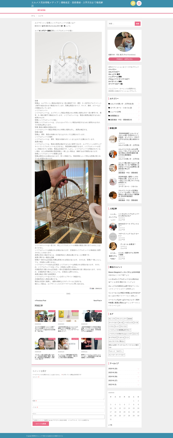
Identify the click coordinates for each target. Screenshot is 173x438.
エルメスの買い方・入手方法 (121, 104)
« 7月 (110, 425)
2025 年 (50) (112, 372)
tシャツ (117, 326)
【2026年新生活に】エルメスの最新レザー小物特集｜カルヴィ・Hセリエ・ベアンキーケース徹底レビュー (68, 329)
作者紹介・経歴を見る (125, 59)
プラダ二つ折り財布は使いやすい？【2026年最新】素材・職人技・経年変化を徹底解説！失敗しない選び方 (45, 357)
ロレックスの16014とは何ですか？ (121, 286)
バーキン (111, 326)
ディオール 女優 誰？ (128, 244)
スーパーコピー (113, 322)
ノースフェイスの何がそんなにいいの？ (120, 333)
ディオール (121, 337)
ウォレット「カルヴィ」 (116, 351)
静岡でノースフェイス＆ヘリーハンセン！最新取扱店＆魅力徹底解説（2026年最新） (91, 356)
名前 (34, 401)
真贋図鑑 (114, 116)
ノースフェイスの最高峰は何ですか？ (120, 330)
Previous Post (41, 300)
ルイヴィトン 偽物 (115, 81)
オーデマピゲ (113, 337)
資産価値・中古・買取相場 (121, 120)
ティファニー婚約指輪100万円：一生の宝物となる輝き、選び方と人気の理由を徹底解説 (68, 356)
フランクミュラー (121, 318)
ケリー (127, 337)
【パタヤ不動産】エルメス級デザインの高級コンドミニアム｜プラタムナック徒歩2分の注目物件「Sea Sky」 (45, 329)
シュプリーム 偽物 (115, 76)
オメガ (121, 322)
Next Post (97, 300)
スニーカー (123, 326)
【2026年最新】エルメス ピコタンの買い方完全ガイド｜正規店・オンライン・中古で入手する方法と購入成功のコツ (128, 137)
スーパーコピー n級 (115, 84)
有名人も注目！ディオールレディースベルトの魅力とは (124, 346)
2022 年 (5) (112, 384)
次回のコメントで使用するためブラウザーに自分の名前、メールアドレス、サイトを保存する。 (62, 420)
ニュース (67, 26)
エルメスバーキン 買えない (117, 341)
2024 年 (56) (112, 376)
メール (35, 407)
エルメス (135, 333)
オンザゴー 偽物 (45, 30)
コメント (35, 377)
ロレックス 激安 (114, 74)
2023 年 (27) (112, 380)
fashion (130, 318)
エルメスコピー (114, 72)
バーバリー (112, 69)
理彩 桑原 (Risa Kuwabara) (50, 26)
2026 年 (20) (112, 368)
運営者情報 (41, 10)
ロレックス (112, 318)
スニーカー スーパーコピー (117, 355)
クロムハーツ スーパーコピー (119, 79)
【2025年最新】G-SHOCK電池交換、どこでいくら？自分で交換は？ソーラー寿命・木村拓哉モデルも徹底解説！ (91, 329)
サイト (34, 413)
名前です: (111, 55)
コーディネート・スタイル (121, 108)
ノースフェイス (128, 322)
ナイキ (136, 322)
